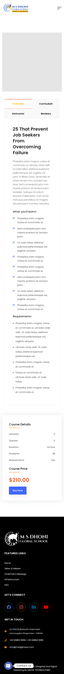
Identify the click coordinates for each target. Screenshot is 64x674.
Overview (18, 103)
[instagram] (23, 607)
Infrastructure (11, 579)
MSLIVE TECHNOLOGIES (39, 670)
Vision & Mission (12, 568)
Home (7, 563)
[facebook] (10, 607)
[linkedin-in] (35, 607)
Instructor (18, 113)
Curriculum (46, 103)
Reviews (46, 113)
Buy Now (18, 490)
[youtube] (47, 607)
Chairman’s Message (15, 574)
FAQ (6, 584)
